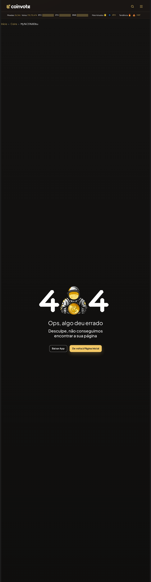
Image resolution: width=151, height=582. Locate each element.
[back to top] (142, 575)
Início (4, 23)
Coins (14, 23)
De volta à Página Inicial (85, 348)
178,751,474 (32, 15)
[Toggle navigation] (141, 6)
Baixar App (58, 348)
